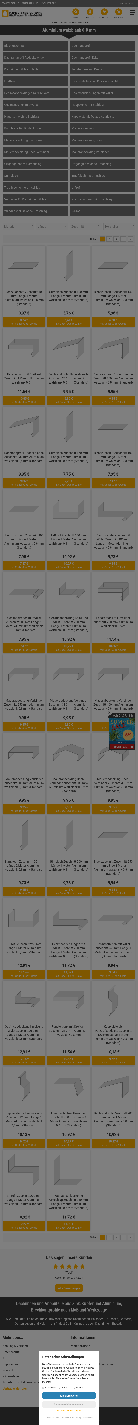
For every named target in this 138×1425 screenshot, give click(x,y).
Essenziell (50, 1387)
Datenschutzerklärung (71, 1418)
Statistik (80, 1387)
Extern (65, 1387)
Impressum (88, 1418)
